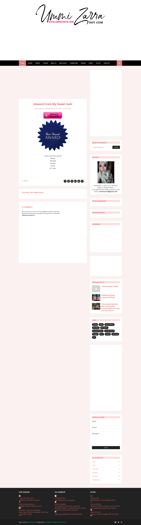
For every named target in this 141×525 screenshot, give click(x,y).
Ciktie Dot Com (95, 512)
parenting (115, 334)
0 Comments (67, 109)
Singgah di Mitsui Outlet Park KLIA (30, 506)
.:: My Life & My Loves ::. (27, 498)
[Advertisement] (70, 41)
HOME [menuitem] (22, 63)
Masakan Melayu (98, 331)
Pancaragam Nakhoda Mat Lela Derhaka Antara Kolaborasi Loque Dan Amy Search (110, 307)
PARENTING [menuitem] (74, 63)
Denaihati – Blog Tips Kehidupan (30, 510)
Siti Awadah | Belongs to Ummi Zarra (55, 522)
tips (94, 337)
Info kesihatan (109, 324)
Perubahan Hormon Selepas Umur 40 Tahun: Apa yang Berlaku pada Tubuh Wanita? (105, 507)
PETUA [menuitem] (98, 63)
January (106, 472)
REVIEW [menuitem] (83, 63)
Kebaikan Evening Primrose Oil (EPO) (108, 296)
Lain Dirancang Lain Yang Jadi (64, 500)
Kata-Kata (96, 328)
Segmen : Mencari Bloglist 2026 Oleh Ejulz (104, 514)
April (106, 465)
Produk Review (109, 331)
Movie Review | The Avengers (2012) (102, 500)
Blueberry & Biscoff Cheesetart (29, 500)
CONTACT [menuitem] (107, 63)
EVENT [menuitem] (91, 63)
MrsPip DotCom (95, 504)
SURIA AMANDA (60, 498)
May (106, 462)
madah (108, 334)
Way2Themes (31, 522)
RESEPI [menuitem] (38, 63)
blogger (95, 334)
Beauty (95, 324)
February (106, 469)
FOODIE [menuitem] (45, 63)
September (106, 480)
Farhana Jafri (94, 498)
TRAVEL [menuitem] (30, 63)
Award (26, 181)
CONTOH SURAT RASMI (109, 286)
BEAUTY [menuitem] (53, 63)
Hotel (101, 324)
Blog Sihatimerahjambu (27, 504)
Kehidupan (104, 328)
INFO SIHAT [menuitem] (63, 63)
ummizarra (40, 109)
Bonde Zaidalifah (60, 504)
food (101, 334)
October (106, 476)
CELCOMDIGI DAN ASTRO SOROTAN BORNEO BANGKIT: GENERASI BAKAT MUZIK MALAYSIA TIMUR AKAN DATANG (70, 508)
